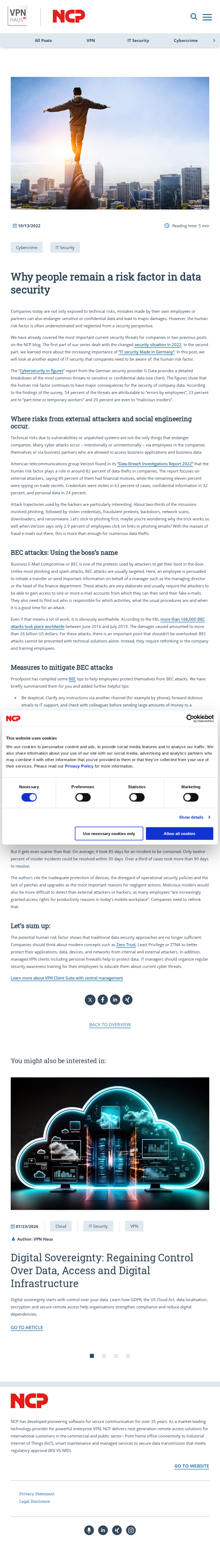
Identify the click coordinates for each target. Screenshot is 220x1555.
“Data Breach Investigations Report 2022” (155, 463)
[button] (103, 1000)
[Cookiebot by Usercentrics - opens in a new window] (190, 719)
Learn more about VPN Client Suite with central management (67, 978)
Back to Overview (110, 1024)
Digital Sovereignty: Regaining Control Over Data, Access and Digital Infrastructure (102, 1270)
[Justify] (208, 17)
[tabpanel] (110, 1204)
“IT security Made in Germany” (146, 351)
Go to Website (191, 1466)
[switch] (83, 797)
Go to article (27, 1327)
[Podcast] (89, 1530)
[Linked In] (103, 1530)
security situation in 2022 (157, 344)
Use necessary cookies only (109, 833)
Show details (191, 817)
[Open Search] (193, 17)
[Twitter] (90, 1000)
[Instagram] (131, 1530)
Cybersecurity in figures (41, 370)
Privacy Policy (79, 766)
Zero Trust (125, 944)
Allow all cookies (179, 833)
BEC (72, 678)
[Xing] (117, 1530)
